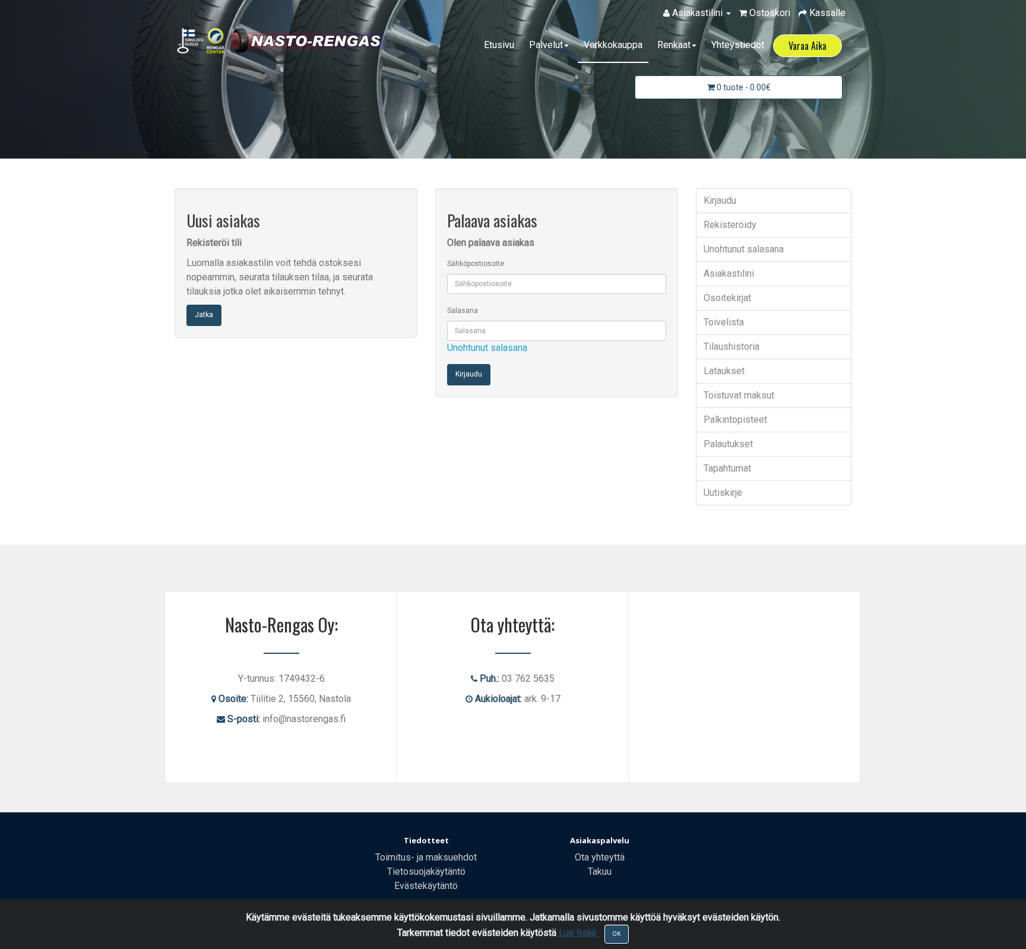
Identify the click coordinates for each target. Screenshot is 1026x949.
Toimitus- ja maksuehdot (426, 857)
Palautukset (728, 444)
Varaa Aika (807, 46)
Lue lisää (578, 932)
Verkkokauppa (613, 44)
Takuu (600, 871)
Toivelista (724, 322)
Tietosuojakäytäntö (426, 871)
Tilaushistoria (731, 346)
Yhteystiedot (737, 44)
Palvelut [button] (546, 44)
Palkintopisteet (735, 419)
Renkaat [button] (674, 44)
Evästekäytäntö (426, 885)
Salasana (462, 310)
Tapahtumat (727, 468)
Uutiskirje (723, 492)
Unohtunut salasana (487, 347)
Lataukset (724, 371)
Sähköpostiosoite (475, 264)
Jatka (204, 315)
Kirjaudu (720, 200)
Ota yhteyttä (600, 857)
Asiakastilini (729, 273)
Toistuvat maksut (739, 395)
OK (616, 934)
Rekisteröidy (730, 224)
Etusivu (499, 44)
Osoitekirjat (727, 297)
